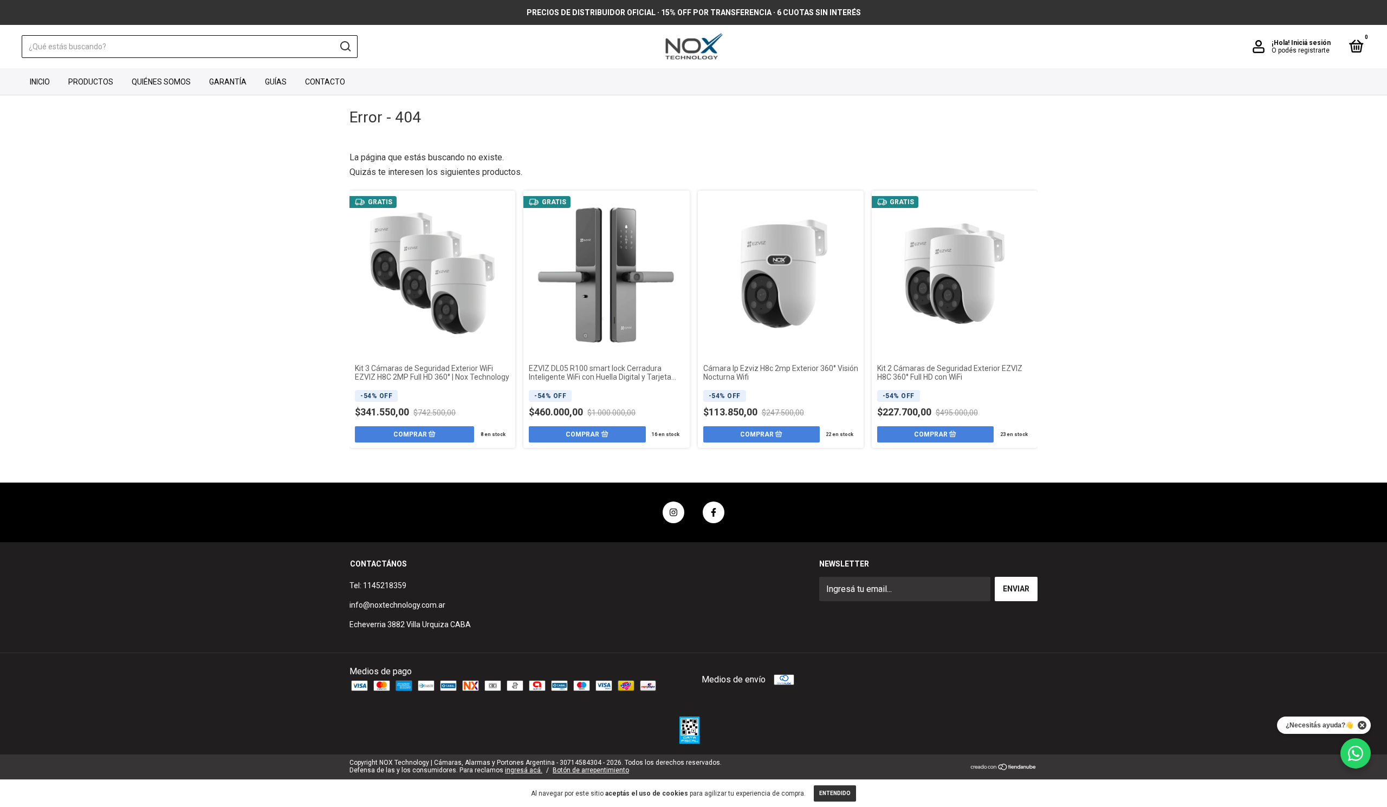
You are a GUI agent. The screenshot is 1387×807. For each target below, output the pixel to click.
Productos (90, 81)
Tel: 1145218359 (377, 585)
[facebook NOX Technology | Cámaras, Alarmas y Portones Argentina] (713, 512)
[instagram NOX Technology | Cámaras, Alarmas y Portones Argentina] (673, 512)
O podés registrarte (1301, 50)
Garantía (228, 81)
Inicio (40, 81)
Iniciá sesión (1311, 43)
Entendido (835, 793)
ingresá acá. (523, 770)
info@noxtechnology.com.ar (397, 605)
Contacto (325, 81)
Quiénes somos (161, 81)
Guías (276, 81)
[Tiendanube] (1004, 768)
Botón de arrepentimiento (591, 770)
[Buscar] (345, 46)
